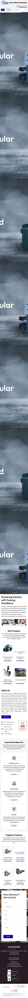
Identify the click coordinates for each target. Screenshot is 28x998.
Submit (8, 936)
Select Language (20, 986)
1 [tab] (12, 592)
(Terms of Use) (22, 993)
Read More (6, 717)
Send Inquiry (8, 660)
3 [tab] (15, 592)
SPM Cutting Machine (20, 680)
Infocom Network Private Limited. (19, 995)
